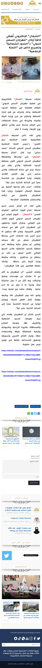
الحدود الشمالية (35, 406)
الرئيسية (36, 9)
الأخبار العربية (17, 9)
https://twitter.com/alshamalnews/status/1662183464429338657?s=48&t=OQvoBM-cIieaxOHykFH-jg (21, 355)
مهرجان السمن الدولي (21, 406)
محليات (27, 9)
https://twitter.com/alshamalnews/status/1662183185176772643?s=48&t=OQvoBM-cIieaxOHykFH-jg (21, 376)
